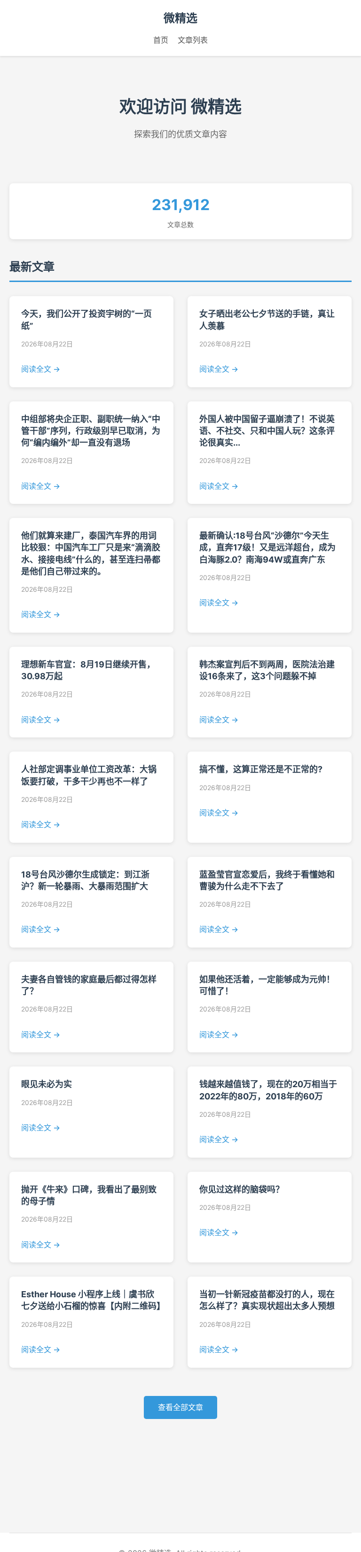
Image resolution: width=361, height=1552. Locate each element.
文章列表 (193, 40)
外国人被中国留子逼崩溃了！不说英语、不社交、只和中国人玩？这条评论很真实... (267, 430)
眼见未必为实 (46, 1084)
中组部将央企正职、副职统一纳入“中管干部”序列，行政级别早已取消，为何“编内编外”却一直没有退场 (90, 430)
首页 (160, 40)
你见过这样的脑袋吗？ (241, 1189)
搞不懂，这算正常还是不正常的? (260, 769)
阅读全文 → (40, 369)
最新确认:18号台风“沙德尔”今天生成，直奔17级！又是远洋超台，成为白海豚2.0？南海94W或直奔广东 (267, 547)
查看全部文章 (180, 1407)
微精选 (180, 18)
